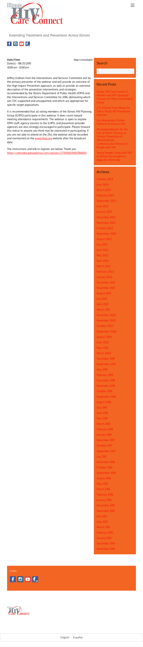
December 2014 (106, 543)
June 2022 (103, 249)
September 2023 (106, 200)
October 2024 (105, 179)
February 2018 (105, 429)
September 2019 (106, 364)
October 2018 (104, 391)
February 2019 (105, 374)
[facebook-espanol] (28, 43)
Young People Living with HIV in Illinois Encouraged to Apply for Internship (114, 156)
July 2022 (102, 244)
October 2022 (105, 228)
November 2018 (106, 385)
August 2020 (104, 336)
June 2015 (102, 521)
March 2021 (103, 309)
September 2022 (106, 233)
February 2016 (105, 494)
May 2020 (102, 347)
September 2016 (106, 472)
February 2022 (105, 271)
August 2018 (104, 402)
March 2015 (103, 527)
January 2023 (104, 211)
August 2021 (104, 293)
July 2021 (102, 298)
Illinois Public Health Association (86, 599)
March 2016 (103, 489)
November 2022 (106, 222)
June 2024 (103, 184)
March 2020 (104, 353)
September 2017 (106, 451)
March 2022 (104, 266)
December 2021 (106, 282)
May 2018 (102, 418)
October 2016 (104, 467)
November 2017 (106, 440)
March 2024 (104, 190)
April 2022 (103, 260)
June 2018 (102, 412)
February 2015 (105, 532)
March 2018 (103, 423)
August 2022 (104, 239)
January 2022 (104, 277)
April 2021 (102, 304)
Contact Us (24, 599)
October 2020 (105, 325)
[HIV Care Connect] (35, 23)
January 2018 (104, 434)
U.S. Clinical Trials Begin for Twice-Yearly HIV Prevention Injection (113, 111)
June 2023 (103, 206)
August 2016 (104, 478)
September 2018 (106, 396)
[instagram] (15, 43)
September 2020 (106, 331)
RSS (37, 44)
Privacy (122, 599)
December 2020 (106, 315)
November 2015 (106, 510)
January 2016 (104, 500)
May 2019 (102, 369)
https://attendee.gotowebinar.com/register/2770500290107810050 (46, 152)
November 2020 (106, 320)
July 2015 (102, 516)
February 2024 (105, 195)
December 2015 (106, 505)
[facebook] (9, 43)
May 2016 (102, 483)
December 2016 (106, 462)
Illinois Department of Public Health (50, 599)
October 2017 (104, 445)
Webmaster (111, 599)
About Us (11, 599)
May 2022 (102, 255)
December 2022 (106, 217)
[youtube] (21, 43)
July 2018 (102, 407)
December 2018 (106, 380)
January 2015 (104, 538)
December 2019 (106, 358)
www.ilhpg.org (43, 138)
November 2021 (106, 287)
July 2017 (102, 456)
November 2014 (106, 548)
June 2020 (103, 342)
